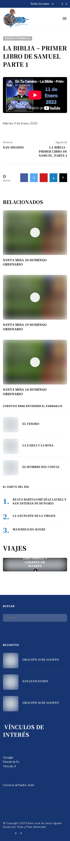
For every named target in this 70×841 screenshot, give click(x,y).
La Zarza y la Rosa (38, 445)
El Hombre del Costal (41, 467)
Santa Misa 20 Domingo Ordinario (25, 262)
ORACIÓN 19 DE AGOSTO (40, 659)
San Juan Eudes (35, 681)
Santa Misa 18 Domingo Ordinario (25, 391)
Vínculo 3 (9, 766)
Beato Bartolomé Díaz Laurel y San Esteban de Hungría (39, 501)
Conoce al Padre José (18, 785)
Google (8, 757)
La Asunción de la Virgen (34, 516)
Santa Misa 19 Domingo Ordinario (25, 327)
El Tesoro (30, 424)
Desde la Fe (11, 762)
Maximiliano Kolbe (29, 529)
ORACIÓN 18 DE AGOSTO (40, 703)
